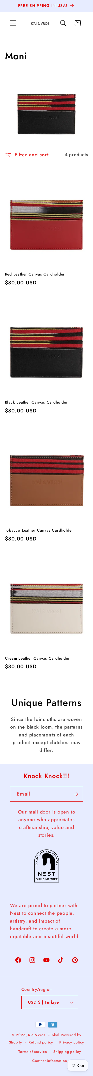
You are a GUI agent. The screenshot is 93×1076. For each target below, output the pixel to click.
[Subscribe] (76, 794)
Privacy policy (71, 1042)
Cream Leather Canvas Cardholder (37, 658)
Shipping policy (67, 1051)
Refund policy (41, 1042)
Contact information (49, 1060)
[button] (13, 23)
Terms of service (32, 1051)
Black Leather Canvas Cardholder (36, 402)
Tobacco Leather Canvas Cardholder (39, 530)
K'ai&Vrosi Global (43, 1034)
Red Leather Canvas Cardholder (35, 274)
